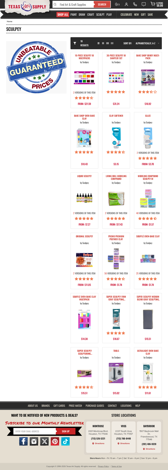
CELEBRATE (126, 14)
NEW (136, 14)
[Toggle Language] (117, 4)
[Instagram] (34, 444)
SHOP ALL (62, 14)
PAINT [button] (73, 14)
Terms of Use (116, 466)
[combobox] (75, 4)
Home (9, 21)
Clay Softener (116, 115)
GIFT (143, 14)
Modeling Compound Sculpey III (148, 178)
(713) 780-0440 (123, 438)
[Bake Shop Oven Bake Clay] (84, 138)
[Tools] (116, 373)
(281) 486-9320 (149, 444)
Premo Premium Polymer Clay (116, 238)
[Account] (126, 4)
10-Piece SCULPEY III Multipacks (84, 57)
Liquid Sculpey (84, 176)
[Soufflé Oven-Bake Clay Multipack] (84, 319)
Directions (99, 443)
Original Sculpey (84, 236)
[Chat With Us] (144, 4)
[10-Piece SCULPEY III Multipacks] (84, 77)
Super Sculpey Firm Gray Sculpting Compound (116, 298)
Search (102, 4)
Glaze (148, 115)
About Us (33, 406)
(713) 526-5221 (98, 438)
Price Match (75, 406)
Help (137, 406)
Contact (112, 406)
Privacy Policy (103, 466)
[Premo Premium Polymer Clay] (116, 258)
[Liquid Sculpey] (84, 198)
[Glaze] (148, 138)
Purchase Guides (95, 406)
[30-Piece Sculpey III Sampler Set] (116, 77)
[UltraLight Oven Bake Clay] (148, 373)
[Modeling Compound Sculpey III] (148, 198)
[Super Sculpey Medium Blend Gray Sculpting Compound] (148, 319)
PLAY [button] (109, 14)
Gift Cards (59, 406)
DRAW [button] (82, 14)
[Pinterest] (55, 444)
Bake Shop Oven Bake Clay (84, 117)
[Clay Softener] (116, 138)
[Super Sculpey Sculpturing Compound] (84, 373)
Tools (116, 350)
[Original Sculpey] (84, 258)
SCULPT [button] (100, 14)
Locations (126, 406)
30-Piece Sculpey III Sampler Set (116, 57)
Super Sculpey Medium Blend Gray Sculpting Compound (148, 298)
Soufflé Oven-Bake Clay (147, 236)
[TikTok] (65, 444)
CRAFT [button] (90, 14)
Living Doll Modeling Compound (116, 178)
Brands (46, 406)
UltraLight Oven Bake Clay (148, 352)
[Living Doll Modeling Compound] (116, 198)
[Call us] (135, 4)
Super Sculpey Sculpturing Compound (84, 352)
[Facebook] (23, 444)
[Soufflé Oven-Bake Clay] (148, 258)
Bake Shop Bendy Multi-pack (148, 57)
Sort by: (128, 43)
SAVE (150, 14)
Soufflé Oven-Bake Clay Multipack (84, 298)
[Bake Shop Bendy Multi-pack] (148, 77)
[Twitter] (44, 444)
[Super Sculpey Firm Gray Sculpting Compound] (116, 319)
